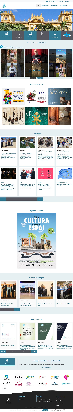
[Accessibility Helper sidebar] (1, 12)
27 (29, 351)
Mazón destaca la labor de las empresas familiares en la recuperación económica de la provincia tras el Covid (27, 186)
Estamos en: (22, 396)
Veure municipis (46, 367)
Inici (38, 5)
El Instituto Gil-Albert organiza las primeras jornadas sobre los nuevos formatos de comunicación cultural (45, 187)
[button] (69, 5)
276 (17, 199)
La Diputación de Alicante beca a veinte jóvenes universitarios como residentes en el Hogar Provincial (26, 156)
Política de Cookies (59, 402)
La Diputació (45, 5)
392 (35, 199)
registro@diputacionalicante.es (45, 399)
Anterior (3, 199)
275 (13, 199)
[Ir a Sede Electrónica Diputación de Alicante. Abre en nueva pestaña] (6, 35)
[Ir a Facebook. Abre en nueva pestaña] (47, 1)
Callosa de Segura (41, 151)
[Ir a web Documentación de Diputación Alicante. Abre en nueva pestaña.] (30, 35)
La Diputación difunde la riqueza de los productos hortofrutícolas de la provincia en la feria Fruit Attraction (64, 156)
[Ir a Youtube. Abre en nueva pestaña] (54, 1)
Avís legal (57, 398)
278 (25, 199)
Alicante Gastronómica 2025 (63, 303)
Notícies (39, 153)
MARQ (50, 151)
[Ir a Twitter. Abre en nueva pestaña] (49, 1)
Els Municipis (54, 5)
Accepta (45, 410)
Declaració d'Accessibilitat (60, 403)
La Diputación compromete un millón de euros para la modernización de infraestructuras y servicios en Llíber (8, 156)
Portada (21, 151)
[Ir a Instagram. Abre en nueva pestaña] (52, 1)
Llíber (2, 151)
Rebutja (51, 410)
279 (28, 199)
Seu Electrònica (63, 5)
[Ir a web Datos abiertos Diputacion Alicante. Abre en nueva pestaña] (67, 35)
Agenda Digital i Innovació (62, 182)
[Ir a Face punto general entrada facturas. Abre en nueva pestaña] (42, 35)
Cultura (47, 151)
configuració (37, 410)
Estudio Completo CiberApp (7, 345)
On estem (7, 363)
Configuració (59, 410)
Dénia (21, 182)
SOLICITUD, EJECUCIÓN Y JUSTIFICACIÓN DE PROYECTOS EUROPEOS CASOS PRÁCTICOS (45, 347)
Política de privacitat (59, 400)
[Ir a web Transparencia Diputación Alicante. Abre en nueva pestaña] (18, 35)
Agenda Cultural (36, 211)
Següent (40, 199)
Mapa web (57, 405)
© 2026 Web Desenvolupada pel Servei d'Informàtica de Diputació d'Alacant (36, 407)
